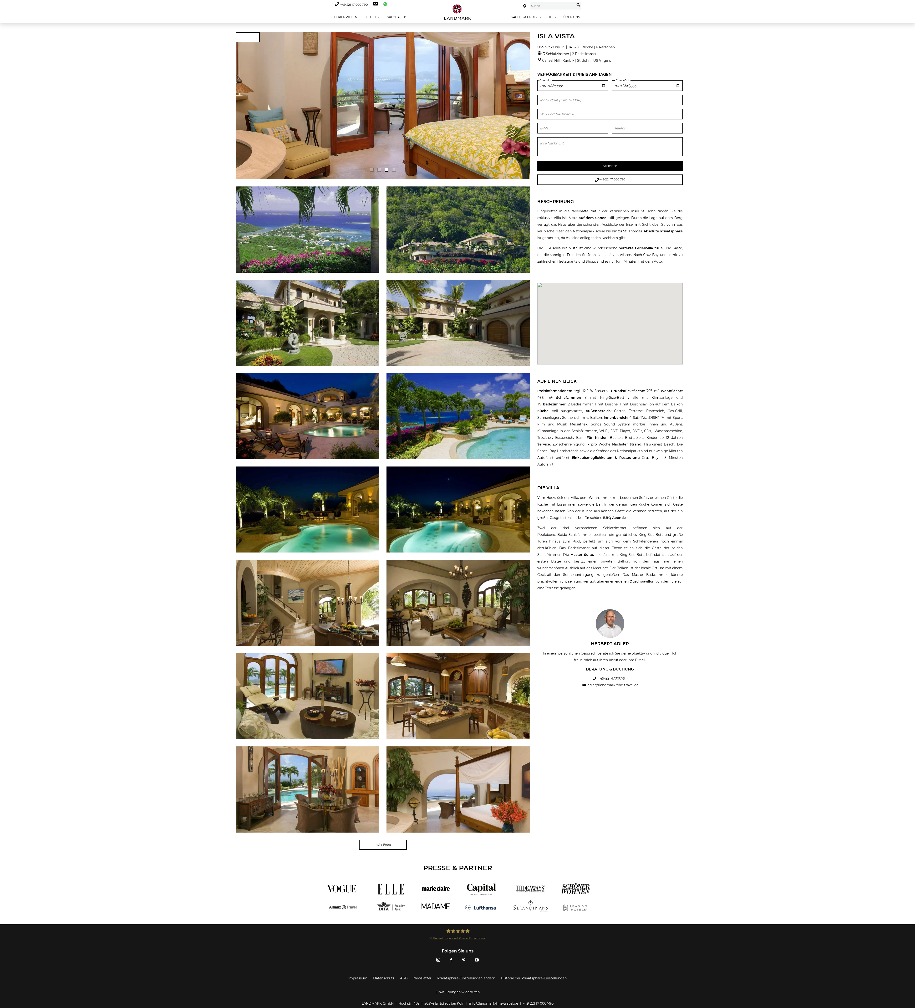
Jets (552, 17)
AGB (404, 978)
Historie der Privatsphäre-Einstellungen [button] (534, 978)
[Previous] (241, 106)
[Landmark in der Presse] (388, 898)
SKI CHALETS (396, 17)
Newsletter (422, 978)
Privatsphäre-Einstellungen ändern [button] (466, 978)
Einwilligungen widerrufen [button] (458, 992)
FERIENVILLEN (345, 17)
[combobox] (552, 6)
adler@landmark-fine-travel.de (613, 685)
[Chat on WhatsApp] (384, 4)
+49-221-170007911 (613, 678)
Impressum (357, 978)
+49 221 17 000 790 (354, 4)
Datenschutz (383, 978)
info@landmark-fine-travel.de (493, 1003)
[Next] (525, 106)
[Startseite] (457, 12)
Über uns (571, 17)
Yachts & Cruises (526, 17)
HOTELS (372, 17)
